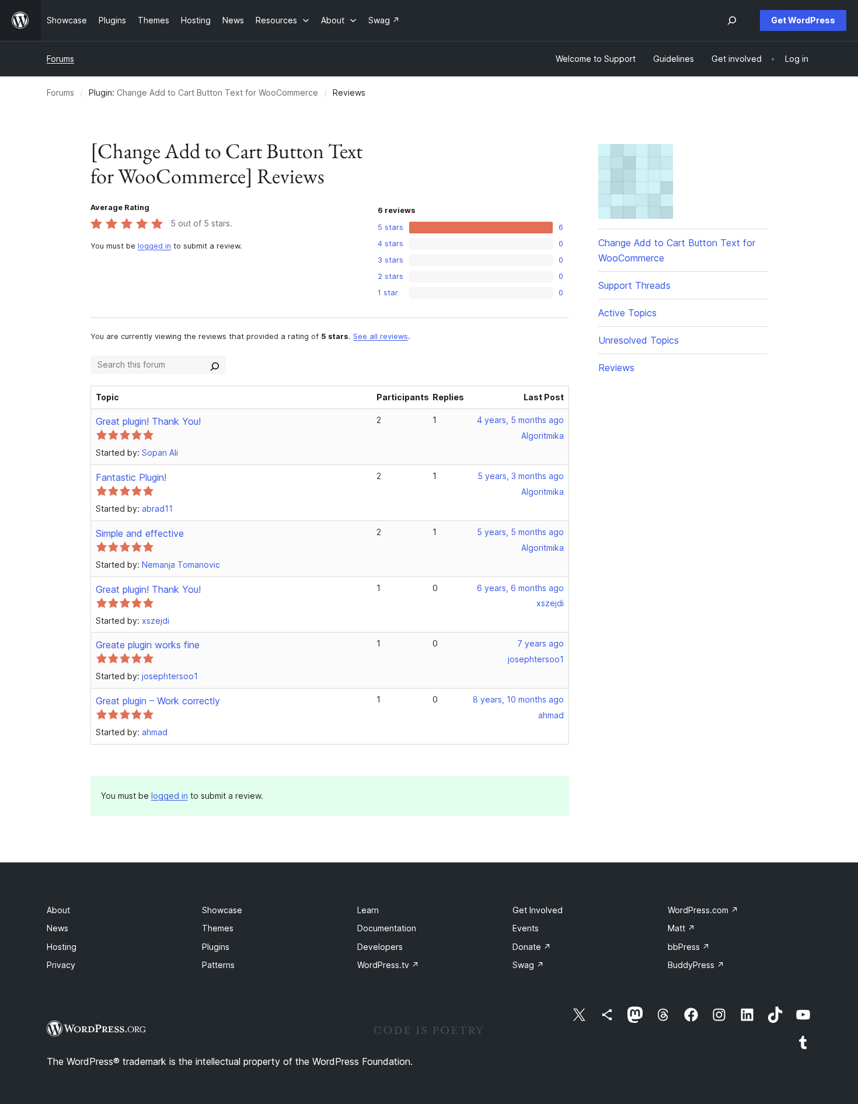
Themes (217, 928)
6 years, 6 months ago (520, 588)
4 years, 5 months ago (520, 420)
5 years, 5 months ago (520, 532)
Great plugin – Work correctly (158, 701)
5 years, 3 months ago (520, 476)
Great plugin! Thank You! (148, 421)
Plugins (215, 947)
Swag (528, 965)
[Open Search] (732, 20)
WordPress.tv (388, 965)
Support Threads (634, 285)
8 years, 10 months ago (518, 699)
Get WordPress (803, 20)
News (57, 928)
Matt (681, 928)
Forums (60, 59)
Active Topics (627, 313)
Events (525, 928)
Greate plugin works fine (148, 645)
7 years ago (540, 643)
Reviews (616, 367)
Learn (368, 910)
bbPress (689, 947)
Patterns (218, 965)
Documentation (386, 928)
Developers (380, 947)
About (58, 910)
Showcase (222, 910)
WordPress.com (703, 910)
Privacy (61, 965)
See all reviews (380, 336)
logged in (154, 246)
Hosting (61, 947)
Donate (531, 947)
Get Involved (537, 910)
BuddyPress (696, 965)
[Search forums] (215, 364)
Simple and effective (140, 533)
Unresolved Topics (638, 340)
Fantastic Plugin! (131, 477)
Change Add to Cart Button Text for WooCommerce (217, 92)
